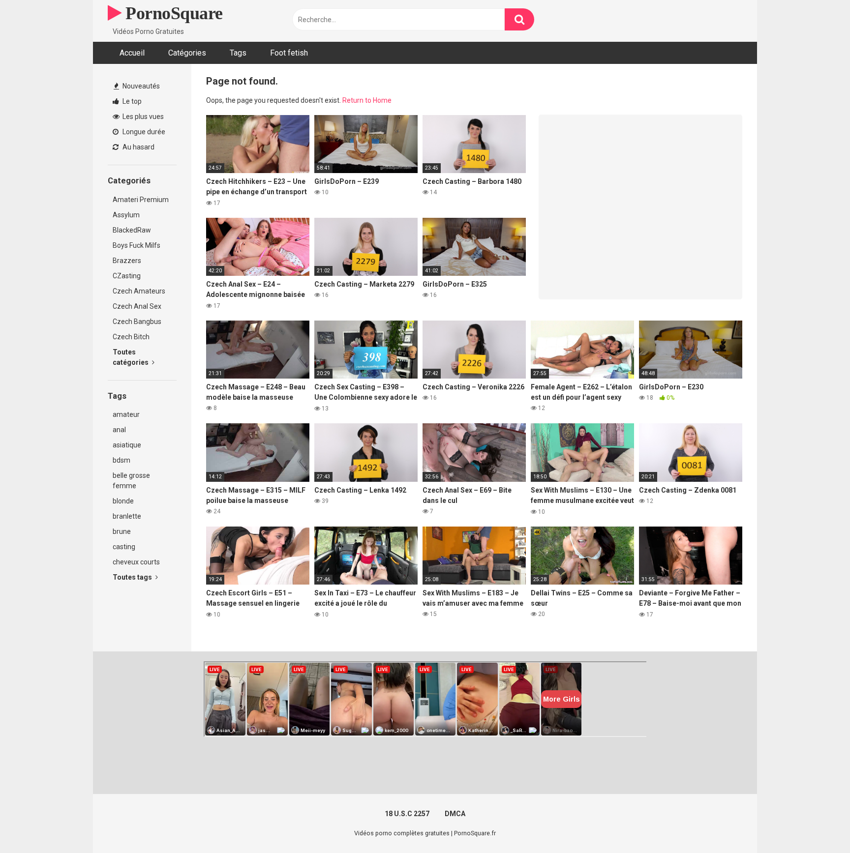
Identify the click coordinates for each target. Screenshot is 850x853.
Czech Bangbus (137, 321)
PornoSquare (172, 13)
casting (124, 547)
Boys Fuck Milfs (136, 245)
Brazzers (127, 261)
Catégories (187, 53)
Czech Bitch (131, 337)
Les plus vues (142, 116)
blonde (123, 501)
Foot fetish (289, 53)
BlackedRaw (132, 230)
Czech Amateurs (139, 291)
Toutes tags (133, 577)
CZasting (127, 276)
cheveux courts (136, 562)
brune (122, 531)
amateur (126, 414)
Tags (238, 53)
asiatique (127, 445)
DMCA (455, 814)
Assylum (126, 215)
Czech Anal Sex (137, 306)
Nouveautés (140, 86)
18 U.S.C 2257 (407, 814)
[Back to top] (817, 823)
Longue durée (143, 132)
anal (119, 430)
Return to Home (367, 100)
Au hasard (137, 147)
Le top (131, 101)
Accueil (132, 53)
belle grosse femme (131, 480)
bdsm (121, 460)
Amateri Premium (141, 200)
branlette (127, 516)
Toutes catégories (131, 357)
